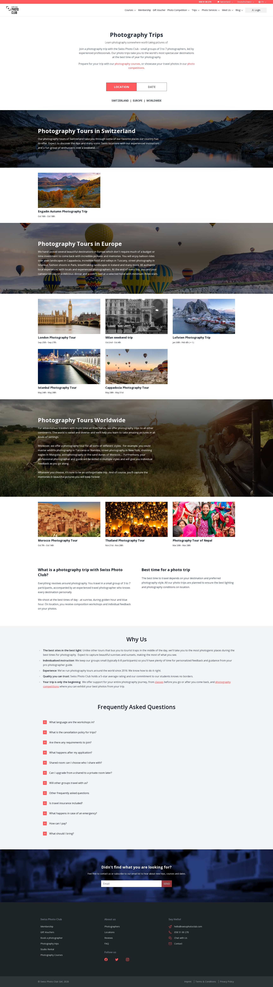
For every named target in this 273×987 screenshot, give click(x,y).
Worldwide (153, 100)
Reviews (108, 937)
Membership (144, 10)
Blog (238, 10)
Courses (129, 10)
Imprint (187, 981)
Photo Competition (177, 10)
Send (167, 883)
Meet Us (226, 10)
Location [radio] (121, 87)
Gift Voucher (159, 10)
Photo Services (209, 10)
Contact (178, 943)
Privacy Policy (227, 981)
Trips (194, 10)
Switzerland (225, 1)
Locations (109, 932)
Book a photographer (51, 937)
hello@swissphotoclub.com (188, 926)
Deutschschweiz (244, 1)
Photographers (112, 926)
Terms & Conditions (205, 981)
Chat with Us (180, 937)
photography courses (127, 63)
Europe (137, 100)
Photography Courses (51, 954)
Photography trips (49, 943)
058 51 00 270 (205, 2)
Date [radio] (152, 87)
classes (159, 682)
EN (262, 1)
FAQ (106, 943)
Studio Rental (47, 949)
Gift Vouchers (47, 932)
